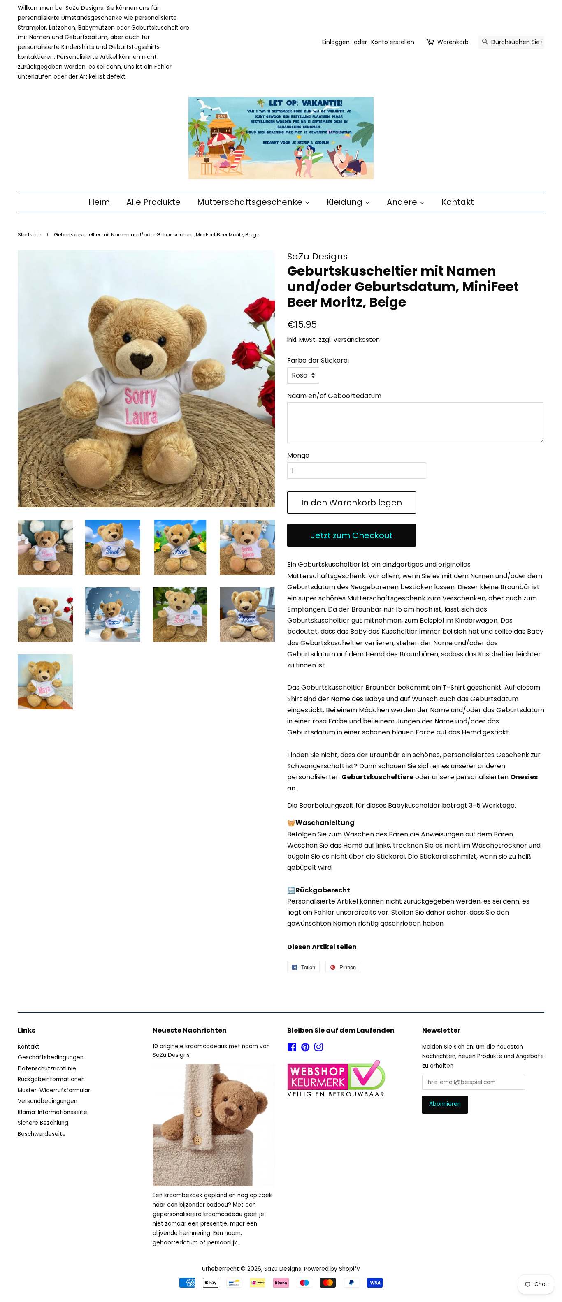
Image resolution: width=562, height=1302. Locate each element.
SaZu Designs (282, 1269)
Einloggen (336, 42)
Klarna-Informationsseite (52, 1112)
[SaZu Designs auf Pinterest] (305, 1049)
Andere (403, 202)
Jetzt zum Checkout (351, 535)
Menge (298, 455)
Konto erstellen (392, 42)
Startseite (29, 234)
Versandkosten (356, 339)
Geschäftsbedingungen (51, 1057)
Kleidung (346, 202)
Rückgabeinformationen (51, 1079)
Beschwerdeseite (42, 1134)
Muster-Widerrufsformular (54, 1090)
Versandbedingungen (47, 1101)
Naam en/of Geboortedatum (334, 396)
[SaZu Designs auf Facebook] (292, 1049)
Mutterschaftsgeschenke (250, 202)
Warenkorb (453, 42)
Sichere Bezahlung (43, 1123)
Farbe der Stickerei (318, 360)
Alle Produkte (153, 202)
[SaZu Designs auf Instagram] (318, 1049)
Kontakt (457, 202)
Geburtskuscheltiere (377, 777)
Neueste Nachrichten (190, 1030)
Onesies (524, 777)
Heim (99, 202)
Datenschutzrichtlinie (47, 1069)
